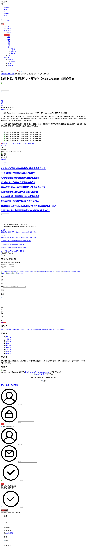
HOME (7, 26)
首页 (2, 74)
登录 (3, 385)
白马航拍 (8, 30)
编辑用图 (13, 51)
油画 (8, 37)
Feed (47, 372)
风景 (51, 329)
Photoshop (21, 329)
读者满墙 (8, 341)
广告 (4, 329)
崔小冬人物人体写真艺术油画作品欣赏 (18, 182)
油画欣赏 (11, 74)
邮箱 (2, 280)
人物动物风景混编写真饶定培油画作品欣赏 (20, 178)
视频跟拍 (8, 33)
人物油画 (34, 329)
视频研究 (8, 349)
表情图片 (13, 49)
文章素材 (13, 53)
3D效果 (55, 329)
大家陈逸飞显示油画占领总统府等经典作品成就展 (23, 168)
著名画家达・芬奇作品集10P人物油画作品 (20, 201)
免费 (28, 329)
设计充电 (10, 63)
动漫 (8, 45)
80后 (58, 329)
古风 (30, 329)
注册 (7, 385)
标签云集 (8, 339)
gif (38, 329)
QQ (2, 286)
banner (43, 329)
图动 (8, 43)
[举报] (42, 374)
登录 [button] (2, 4)
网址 (2, 283)
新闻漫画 (16, 329)
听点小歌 (8, 345)
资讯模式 (8, 347)
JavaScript (8, 329)
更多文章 (3, 322)
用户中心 (8, 337)
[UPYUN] (36, 374)
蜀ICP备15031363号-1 (31, 372)
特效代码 (10, 65)
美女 (40, 329)
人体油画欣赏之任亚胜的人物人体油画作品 (20, 196)
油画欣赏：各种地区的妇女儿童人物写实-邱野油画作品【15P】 (29, 206)
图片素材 (6, 74)
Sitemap (43, 372)
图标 (8, 55)
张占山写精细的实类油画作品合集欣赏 (18, 173)
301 (5, 164)
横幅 (8, 41)
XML (39, 372)
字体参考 (8, 353)
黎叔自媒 (8, 351)
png (46, 329)
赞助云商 (8, 343)
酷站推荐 (13, 61)
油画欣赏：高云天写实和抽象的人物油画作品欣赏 (23, 187)
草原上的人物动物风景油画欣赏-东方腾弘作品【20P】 (25, 210)
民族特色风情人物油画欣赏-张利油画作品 (19, 192)
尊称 (2, 276)
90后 (63, 329)
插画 (8, 39)
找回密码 (14, 385)
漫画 (48, 329)
